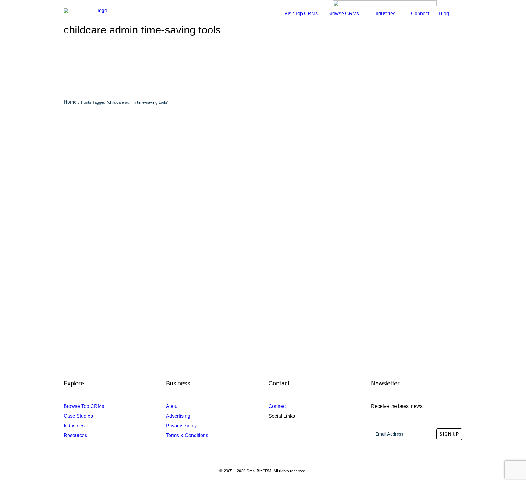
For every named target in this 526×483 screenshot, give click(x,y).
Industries (74, 425)
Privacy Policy (181, 425)
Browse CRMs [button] (343, 13)
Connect (420, 13)
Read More (263, 206)
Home (70, 102)
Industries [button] (384, 13)
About (172, 406)
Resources (75, 435)
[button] (459, 13)
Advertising (178, 416)
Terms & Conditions (187, 435)
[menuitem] (301, 13)
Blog (444, 13)
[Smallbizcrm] (100, 13)
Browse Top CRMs (84, 406)
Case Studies (78, 416)
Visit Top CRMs (301, 13)
